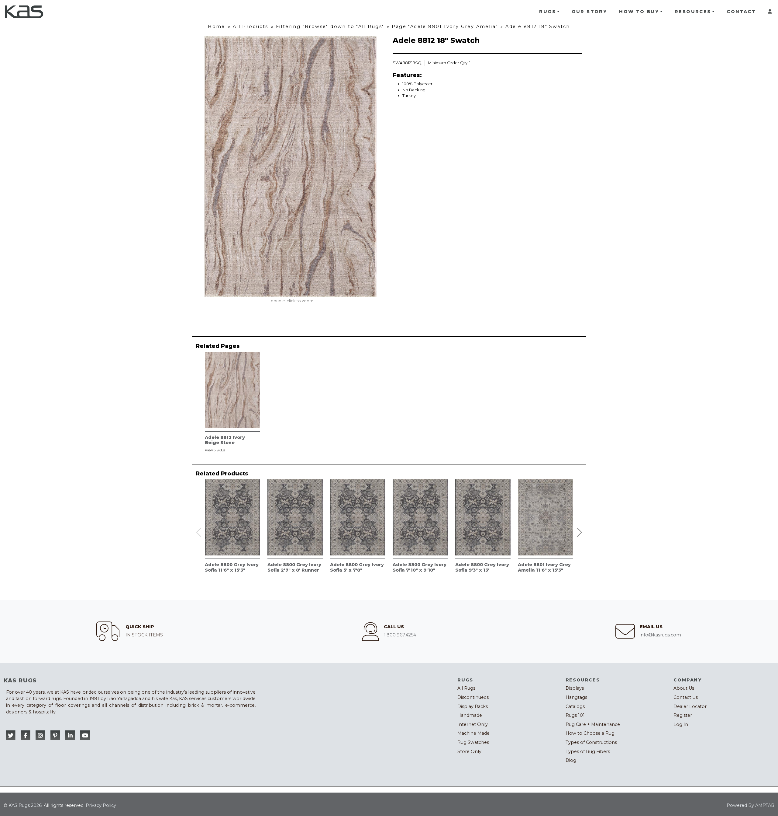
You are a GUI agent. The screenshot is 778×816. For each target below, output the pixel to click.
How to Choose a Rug (590, 733)
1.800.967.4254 (400, 635)
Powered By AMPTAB (750, 805)
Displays (575, 688)
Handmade (469, 715)
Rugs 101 (575, 715)
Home (216, 26)
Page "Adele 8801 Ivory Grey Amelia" (445, 26)
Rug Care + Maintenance (593, 724)
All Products (250, 26)
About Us (683, 688)
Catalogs (575, 706)
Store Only (469, 751)
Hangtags (576, 697)
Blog (571, 760)
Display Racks (472, 706)
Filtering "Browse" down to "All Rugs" (330, 26)
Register (682, 715)
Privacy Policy (101, 805)
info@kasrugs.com (660, 635)
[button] (579, 532)
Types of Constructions (591, 742)
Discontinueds (473, 697)
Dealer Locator (690, 706)
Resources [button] (693, 11)
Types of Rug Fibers (588, 751)
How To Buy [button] (639, 11)
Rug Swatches (473, 742)
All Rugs (466, 688)
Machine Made (473, 733)
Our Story (589, 11)
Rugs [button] (547, 11)
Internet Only (472, 724)
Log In (680, 724)
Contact (741, 11)
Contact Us (685, 697)
